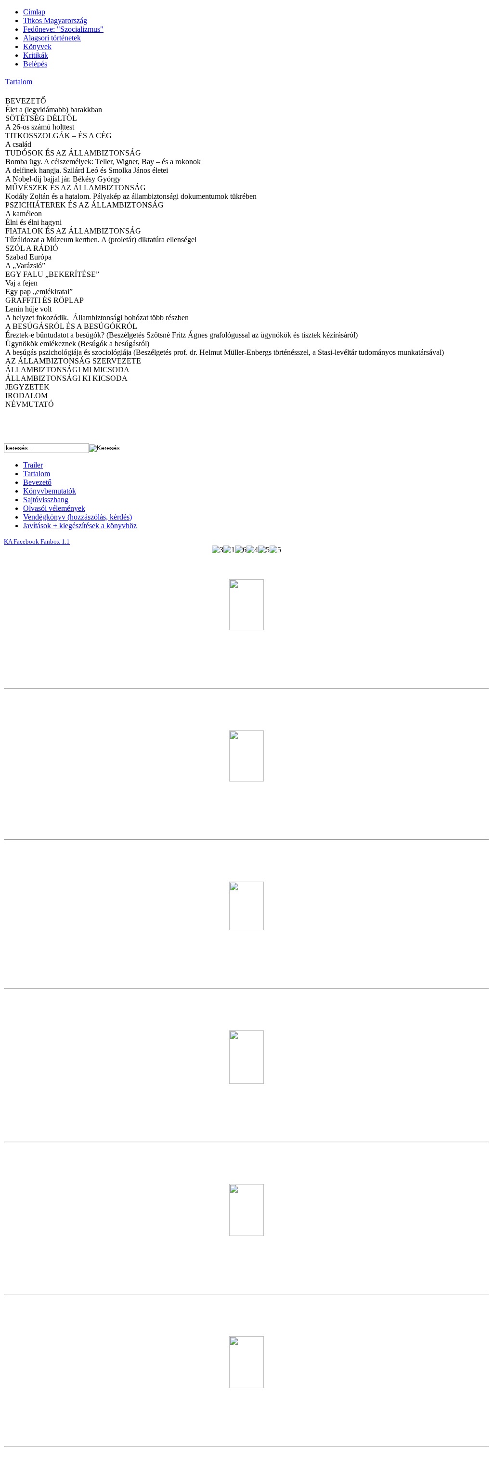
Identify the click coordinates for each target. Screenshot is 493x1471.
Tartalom (18, 82)
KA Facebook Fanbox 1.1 (37, 541)
